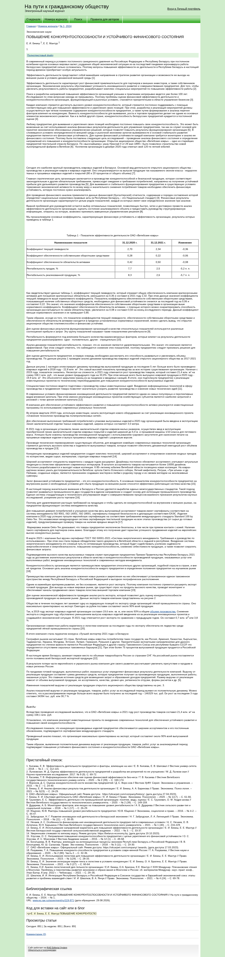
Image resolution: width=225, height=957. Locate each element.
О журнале (33, 19)
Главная (31, 26)
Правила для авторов (105, 19)
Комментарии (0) (36, 934)
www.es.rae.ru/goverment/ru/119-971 (53, 900)
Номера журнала (56, 19)
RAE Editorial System (57, 947)
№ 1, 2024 (66, 26)
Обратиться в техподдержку (42, 950)
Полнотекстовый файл (40, 55)
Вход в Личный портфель (183, 8)
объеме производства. (163, 611)
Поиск (78, 19)
